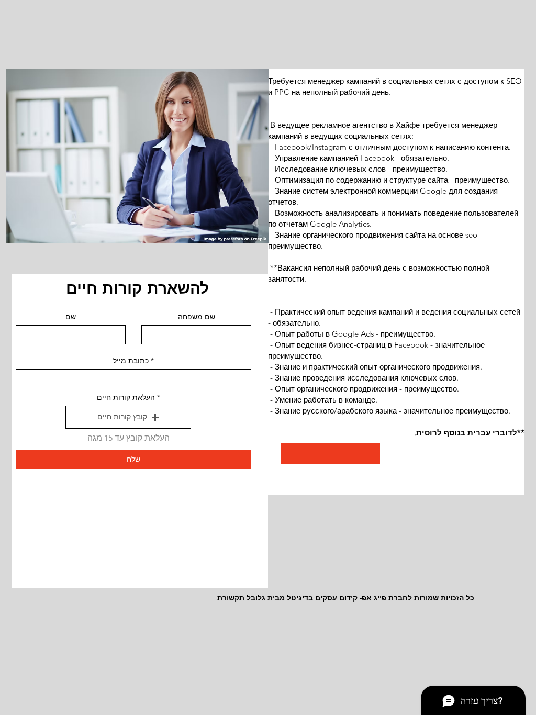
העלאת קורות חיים (126, 397)
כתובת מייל (131, 360)
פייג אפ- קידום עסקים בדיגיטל (336, 597)
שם (70, 316)
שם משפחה (196, 316)
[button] (128, 417)
